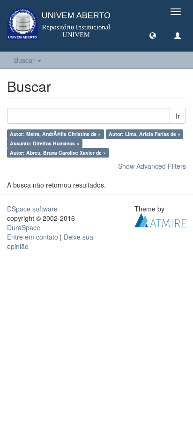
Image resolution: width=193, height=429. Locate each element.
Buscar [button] (25, 60)
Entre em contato (32, 236)
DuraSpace (23, 227)
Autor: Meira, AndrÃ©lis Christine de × (55, 133)
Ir (178, 115)
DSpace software (32, 208)
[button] (152, 35)
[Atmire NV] (160, 219)
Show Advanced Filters (152, 166)
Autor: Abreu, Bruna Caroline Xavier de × (58, 152)
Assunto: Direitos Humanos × (44, 143)
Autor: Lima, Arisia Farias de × (144, 133)
